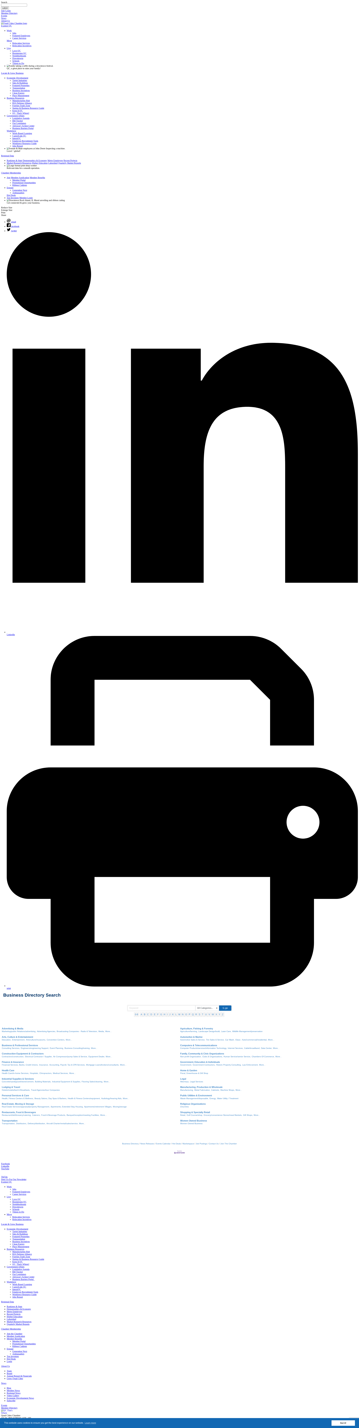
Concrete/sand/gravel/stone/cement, (18, 1082)
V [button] (209, 1014)
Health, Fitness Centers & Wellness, (18, 1098)
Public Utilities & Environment (196, 1095)
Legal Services (196, 1082)
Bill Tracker (17, 121)
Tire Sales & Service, (215, 1040)
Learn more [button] (90, 1423)
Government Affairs (15, 116)
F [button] (158, 1014)
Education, (6, 1040)
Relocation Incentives (21, 46)
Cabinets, (215, 1090)
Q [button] (193, 1014)
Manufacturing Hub (21, 100)
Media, (101, 1031)
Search (4, 2)
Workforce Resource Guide (24, 143)
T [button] (202, 1014)
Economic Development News (20, 1398)
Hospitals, (34, 1073)
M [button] (179, 1014)
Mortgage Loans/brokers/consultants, (102, 1065)
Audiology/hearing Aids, (111, 1098)
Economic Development (17, 78)
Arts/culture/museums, (36, 1040)
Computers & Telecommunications (198, 1045)
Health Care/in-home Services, (15, 1073)
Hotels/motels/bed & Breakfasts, (16, 1090)
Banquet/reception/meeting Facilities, (83, 1115)
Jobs (14, 33)
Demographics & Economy (35, 160)
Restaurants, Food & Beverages (19, 1112)
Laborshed (53, 163)
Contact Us (214, 1144)
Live (9, 48)
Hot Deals (11, 195)
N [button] (183, 1014)
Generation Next (19, 190)
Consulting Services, (11, 1048)
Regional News (13, 1393)
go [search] (226, 1008)
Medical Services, (60, 1073)
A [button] (141, 1014)
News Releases (147, 1144)
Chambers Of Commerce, (263, 1057)
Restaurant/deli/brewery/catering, (16, 1115)
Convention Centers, (56, 1040)
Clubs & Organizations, (212, 1057)
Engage (10, 187)
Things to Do (18, 63)
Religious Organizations (193, 1104)
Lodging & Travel (11, 1087)
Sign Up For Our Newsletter (13, 1179)
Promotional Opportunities (24, 182)
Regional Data (7, 156)
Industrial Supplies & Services (18, 1079)
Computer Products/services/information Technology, (203, 1048)
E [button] (155, 1014)
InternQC (16, 138)
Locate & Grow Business (12, 73)
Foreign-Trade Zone (21, 105)
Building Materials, (43, 1082)
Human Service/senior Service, (237, 1057)
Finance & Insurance (13, 1062)
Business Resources (15, 98)
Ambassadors (18, 193)
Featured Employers (21, 35)
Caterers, (36, 1115)
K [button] (173, 1014)
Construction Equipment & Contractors (23, 1053)
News (3, 18)
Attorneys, (184, 1082)
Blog (9, 1388)
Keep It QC (17, 110)
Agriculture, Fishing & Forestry (196, 1028)
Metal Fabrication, (202, 1090)
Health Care (8, 1070)
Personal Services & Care (15, 1095)
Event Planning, (57, 1048)
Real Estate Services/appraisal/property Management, (26, 1107)
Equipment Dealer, (96, 1057)
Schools (15, 61)
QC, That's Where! (20, 113)
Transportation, (8, 1123)
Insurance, (44, 1065)
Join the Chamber (14, 1334)
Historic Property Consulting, (228, 1065)
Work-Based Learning (22, 133)
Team (9, 1371)
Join (3, 11)
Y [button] (219, 1014)
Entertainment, (18, 1040)
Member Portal (19, 180)
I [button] (167, 1014)
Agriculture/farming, (189, 1031)
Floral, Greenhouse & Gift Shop (194, 1073)
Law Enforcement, (250, 1065)
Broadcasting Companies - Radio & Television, (77, 1031)
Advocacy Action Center (23, 126)
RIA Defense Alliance (22, 103)
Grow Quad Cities (15, 1378)
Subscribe (11, 1400)
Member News (13, 1390)
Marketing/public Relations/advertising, (19, 1031)
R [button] (196, 1014)
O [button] (186, 1014)
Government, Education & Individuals (200, 1062)
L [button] (176, 1014)
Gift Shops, (248, 1115)
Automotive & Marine (191, 1037)
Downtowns (17, 58)
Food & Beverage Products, (53, 1115)
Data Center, (266, 1048)
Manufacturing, (187, 1090)
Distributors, (21, 1123)
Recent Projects (70, 160)
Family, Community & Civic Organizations (202, 1053)
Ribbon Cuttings (19, 185)
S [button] (199, 1014)
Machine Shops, (227, 1090)
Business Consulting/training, (77, 1048)
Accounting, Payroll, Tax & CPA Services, (67, 1065)
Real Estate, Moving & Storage (18, 1104)
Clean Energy (18, 93)
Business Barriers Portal (23, 128)
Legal (183, 1079)
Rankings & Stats (14, 160)
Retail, (183, 1115)
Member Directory (9, 13)
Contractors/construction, (13, 1057)
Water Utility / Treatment (227, 1098)
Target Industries (19, 80)
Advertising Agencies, (46, 1031)
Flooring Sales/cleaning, (92, 1082)
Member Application (20, 177)
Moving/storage (120, 1107)
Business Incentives (21, 90)
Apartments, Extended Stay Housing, (67, 1107)
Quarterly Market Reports (69, 163)
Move (9, 40)
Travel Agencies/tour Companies (45, 1090)
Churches (184, 1107)
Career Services (19, 38)
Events (4, 16)
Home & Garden (188, 1070)
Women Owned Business (193, 1121)
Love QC (16, 51)
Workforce (11, 131)
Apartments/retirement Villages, (98, 1107)
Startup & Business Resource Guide (28, 108)
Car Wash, (229, 1040)
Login (8, 11)
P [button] (189, 1014)
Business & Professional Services (20, 1045)
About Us (5, 21)
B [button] (144, 1014)
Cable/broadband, (252, 1048)
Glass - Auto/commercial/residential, (251, 1040)
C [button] (148, 1014)
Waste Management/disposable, (194, 1098)
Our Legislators (19, 123)
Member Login (26, 198)
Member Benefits (37, 177)
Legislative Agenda (20, 118)
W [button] (213, 1014)
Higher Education (40, 163)
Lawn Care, (226, 1031)
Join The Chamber (228, 1144)
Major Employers (55, 160)
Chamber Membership (11, 173)
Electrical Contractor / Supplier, (38, 1057)
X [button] (216, 1014)
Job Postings (201, 1144)
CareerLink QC (19, 136)
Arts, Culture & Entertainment (17, 1037)
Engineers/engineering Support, (35, 1048)
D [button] (151, 1014)
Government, (186, 1065)
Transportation (18, 88)
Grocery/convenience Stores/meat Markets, (223, 1115)
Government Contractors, (204, 1065)
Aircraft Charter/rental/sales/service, (62, 1123)
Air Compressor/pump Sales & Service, (70, 1057)
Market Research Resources (19, 163)
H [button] (164, 1014)
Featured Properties (20, 85)
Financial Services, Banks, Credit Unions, (20, 1065)
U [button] (206, 1014)
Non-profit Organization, (191, 1057)
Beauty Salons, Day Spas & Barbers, (50, 1098)
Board (9, 1373)
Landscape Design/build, (209, 1031)
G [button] (161, 1014)
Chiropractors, (45, 1073)
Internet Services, (235, 1048)
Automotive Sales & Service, (192, 1040)
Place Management (20, 95)
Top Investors (13, 198)
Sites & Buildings (20, 83)
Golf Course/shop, (195, 1115)
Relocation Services (21, 43)
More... (108, 1031)
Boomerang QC (19, 53)
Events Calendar (163, 1144)
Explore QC (6, 26)
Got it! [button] (343, 1423)
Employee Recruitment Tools (25, 141)
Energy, (213, 1098)
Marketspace (188, 1144)
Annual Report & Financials (19, 1376)
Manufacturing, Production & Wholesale (201, 1087)
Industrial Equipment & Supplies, (66, 1082)
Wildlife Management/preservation (247, 1031)
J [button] (169, 1014)
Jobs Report (17, 146)
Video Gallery (13, 1395)
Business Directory (130, 1144)
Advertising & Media (12, 1028)
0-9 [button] (136, 1014)
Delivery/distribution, (37, 1123)
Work (9, 30)
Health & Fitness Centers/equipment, (84, 1098)
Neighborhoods (19, 56)
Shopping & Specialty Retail (195, 1112)
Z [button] (222, 1014)
